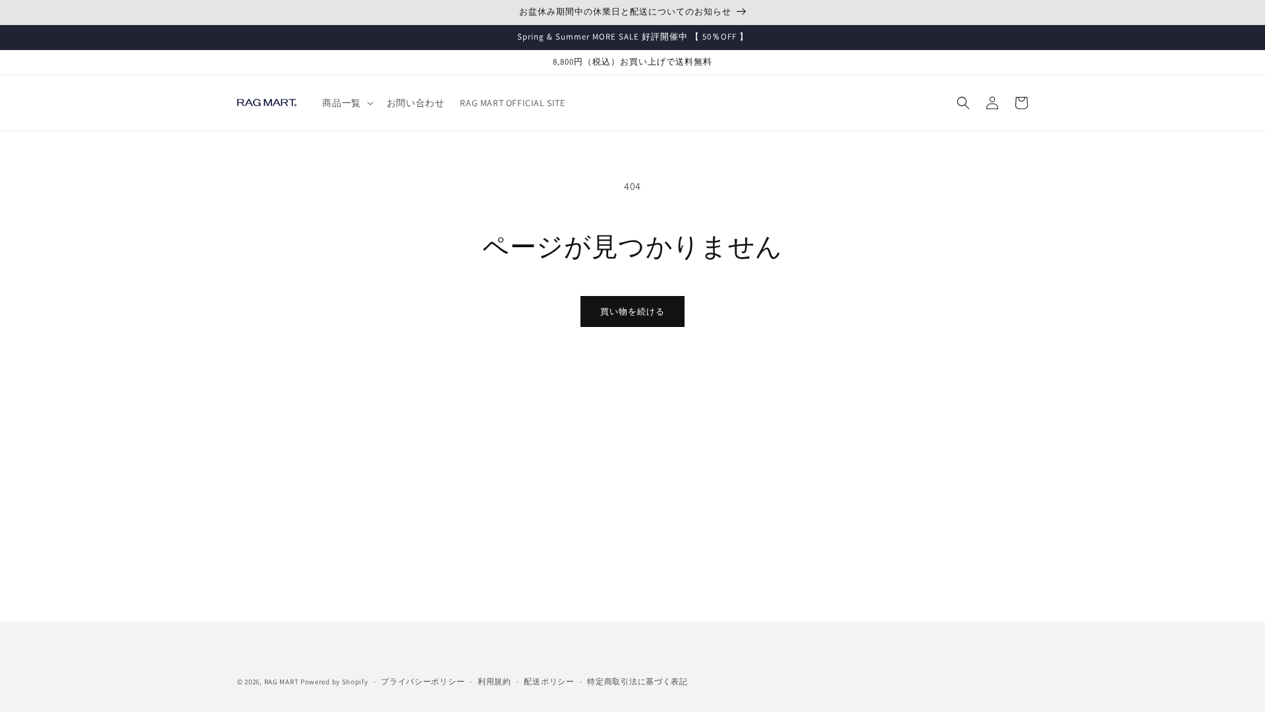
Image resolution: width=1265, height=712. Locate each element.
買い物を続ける (632, 311)
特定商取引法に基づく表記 (637, 681)
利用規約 (494, 681)
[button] (346, 103)
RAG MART (281, 681)
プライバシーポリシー (422, 681)
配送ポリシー (549, 681)
